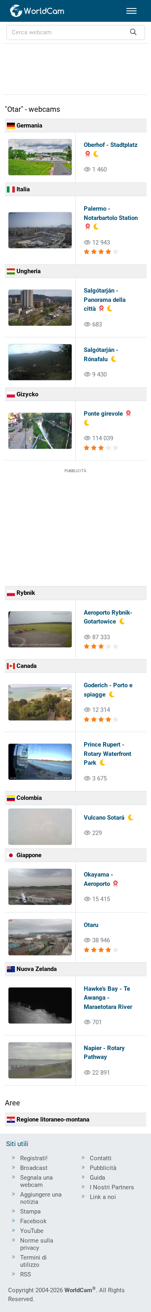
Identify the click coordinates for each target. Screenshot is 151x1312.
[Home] (37, 11)
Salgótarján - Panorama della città (105, 299)
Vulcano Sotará (104, 817)
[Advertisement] (75, 68)
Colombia (28, 797)
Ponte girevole (103, 413)
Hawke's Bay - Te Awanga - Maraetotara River (108, 998)
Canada (26, 666)
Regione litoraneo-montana (52, 1119)
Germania (28, 125)
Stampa (30, 1211)
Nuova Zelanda (36, 969)
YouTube (31, 1231)
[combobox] (75, 32)
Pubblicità (103, 1168)
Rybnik (25, 592)
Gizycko (26, 394)
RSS (25, 1274)
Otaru (91, 925)
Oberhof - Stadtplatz (111, 145)
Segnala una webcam (36, 1181)
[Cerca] (133, 32)
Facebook (33, 1221)
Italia (22, 189)
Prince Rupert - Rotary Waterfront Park (107, 753)
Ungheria (28, 271)
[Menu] (131, 10)
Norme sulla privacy (36, 1244)
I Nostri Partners (112, 1187)
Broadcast (34, 1168)
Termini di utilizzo (33, 1261)
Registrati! (34, 1158)
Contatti (101, 1158)
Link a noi (103, 1197)
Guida (97, 1177)
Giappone (28, 855)
